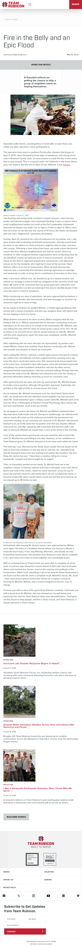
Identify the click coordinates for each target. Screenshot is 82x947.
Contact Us (8, 880)
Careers (48, 880)
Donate (75, 4)
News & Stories (11, 20)
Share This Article (41, 65)
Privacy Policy (9, 888)
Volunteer (49, 872)
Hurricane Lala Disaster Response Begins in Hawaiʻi (31, 663)
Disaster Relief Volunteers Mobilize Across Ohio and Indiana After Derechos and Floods (39, 726)
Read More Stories (16, 817)
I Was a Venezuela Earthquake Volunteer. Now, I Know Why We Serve (37, 789)
